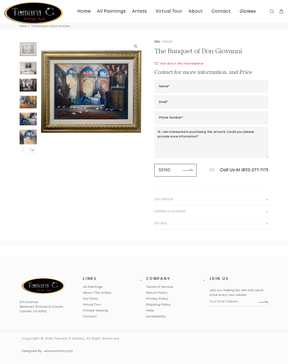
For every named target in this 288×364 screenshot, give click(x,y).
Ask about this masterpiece (181, 63)
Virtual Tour (92, 304)
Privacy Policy (157, 298)
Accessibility (156, 316)
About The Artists (97, 292)
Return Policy (156, 292)
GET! (263, 301)
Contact (90, 316)
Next (32, 150)
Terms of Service (159, 287)
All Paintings (92, 287)
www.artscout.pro (58, 351)
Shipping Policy (158, 304)
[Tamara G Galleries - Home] (33, 13)
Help (150, 310)
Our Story (90, 298)
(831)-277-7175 (254, 170)
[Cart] (280, 12)
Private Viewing (95, 310)
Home (23, 26)
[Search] (272, 12)
